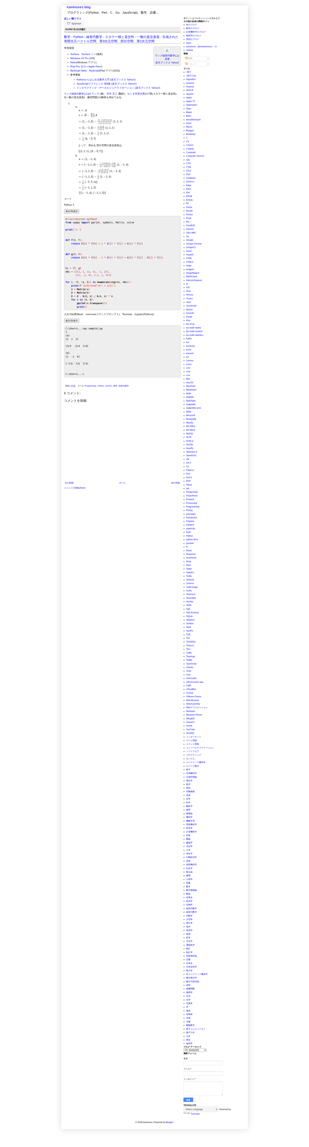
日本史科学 (191, 967)
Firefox (189, 214)
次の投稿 (69, 483)
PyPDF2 (190, 525)
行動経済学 (191, 857)
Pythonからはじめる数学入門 (93, 79)
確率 (188, 809)
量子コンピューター (195, 1029)
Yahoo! (175, 62)
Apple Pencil (95, 66)
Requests (190, 554)
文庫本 (189, 1003)
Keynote (190, 313)
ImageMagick (192, 273)
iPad (188, 291)
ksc (187, 342)
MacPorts (190, 386)
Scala (189, 576)
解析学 (189, 806)
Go (187, 236)
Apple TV (190, 101)
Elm (188, 192)
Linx (188, 368)
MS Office (190, 426)
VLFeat (189, 693)
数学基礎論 (191, 890)
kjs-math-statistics (194, 335)
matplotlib (191, 404)
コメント (192, 64)
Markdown (191, 389)
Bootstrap (190, 134)
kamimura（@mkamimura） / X (201, 46)
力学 (188, 1036)
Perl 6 (189, 477)
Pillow (189, 485)
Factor (189, 207)
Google (189, 240)
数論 (188, 893)
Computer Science (195, 156)
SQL (188, 609)
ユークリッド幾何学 (195, 762)
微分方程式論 (192, 981)
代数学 (189, 916)
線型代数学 (191, 908)
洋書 (188, 1021)
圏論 (188, 839)
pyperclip (190, 528)
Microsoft (190, 415)
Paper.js (190, 470)
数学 (115, 386)
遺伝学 (189, 780)
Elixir (188, 189)
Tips (188, 649)
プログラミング (193, 755)
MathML (190, 397)
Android (190, 86)
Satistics (190, 572)
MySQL (189, 433)
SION (188, 605)
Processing (191, 503)
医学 (188, 784)
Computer (191, 152)
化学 (188, 799)
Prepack (190, 499)
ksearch (190, 353)
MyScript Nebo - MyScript (84, 70)
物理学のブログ (193, 35)
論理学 (189, 1043)
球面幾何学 (191, 824)
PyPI (188, 532)
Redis (189, 550)
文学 (188, 1000)
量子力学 (190, 1032)
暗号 (188, 769)
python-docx (192, 539)
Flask (188, 218)
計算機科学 (191, 832)
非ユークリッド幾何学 (197, 974)
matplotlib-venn (193, 408)
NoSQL (189, 444)
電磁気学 (190, 945)
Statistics (190, 620)
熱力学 (189, 970)
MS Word (190, 430)
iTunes (189, 298)
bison (189, 123)
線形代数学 (124, 386)
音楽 (188, 795)
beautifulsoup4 (193, 119)
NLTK (189, 437)
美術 (188, 985)
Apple (189, 97)
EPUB (189, 196)
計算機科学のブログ (195, 32)
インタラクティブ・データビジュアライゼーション (105, 87)
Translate (195, 1114)
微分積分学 (191, 977)
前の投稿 (175, 483)
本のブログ (191, 24)
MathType (191, 401)
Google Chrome (194, 244)
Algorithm (190, 79)
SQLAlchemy (192, 612)
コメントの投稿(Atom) (74, 488)
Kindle (189, 317)
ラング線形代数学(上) (76, 93)
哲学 (188, 937)
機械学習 (190, 821)
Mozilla (189, 422)
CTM (188, 167)
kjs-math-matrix (193, 328)
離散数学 (190, 1025)
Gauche (190, 229)
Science (190, 583)
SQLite (189, 616)
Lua (188, 375)
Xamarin (190, 722)
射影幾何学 (191, 864)
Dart (188, 174)
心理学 (189, 879)
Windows (190, 711)
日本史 (189, 963)
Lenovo (189, 360)
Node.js (190, 441)
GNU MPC (191, 233)
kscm (188, 349)
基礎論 (189, 813)
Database (191, 178)
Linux (189, 364)
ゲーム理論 (191, 740)
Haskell (189, 254)
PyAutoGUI (191, 517)
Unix (188, 674)
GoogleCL (191, 247)
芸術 (188, 835)
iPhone (189, 295)
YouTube (190, 729)
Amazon (190, 83)
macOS (189, 382)
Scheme (190, 580)
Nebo (73, 62)
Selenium (190, 594)
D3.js (188, 170)
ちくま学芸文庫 (136, 93)
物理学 (189, 992)
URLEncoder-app (194, 682)
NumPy (189, 448)
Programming (91, 386)
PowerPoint (191, 496)
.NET (188, 72)
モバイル (190, 758)
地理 (188, 934)
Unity (188, 671)
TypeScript (191, 664)
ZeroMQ (190, 733)
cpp (188, 160)
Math (188, 393)
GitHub (189, 50)
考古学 (189, 853)
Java (188, 302)
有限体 (189, 1014)
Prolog (189, 510)
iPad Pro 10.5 (78, 66)
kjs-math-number (194, 331)
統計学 (189, 952)
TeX (188, 638)
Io (187, 284)
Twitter (189, 660)
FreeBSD (190, 225)
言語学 (189, 846)
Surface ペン (89, 54)
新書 (188, 883)
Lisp (188, 371)
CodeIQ (190, 149)
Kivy (188, 320)
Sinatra (189, 601)
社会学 (189, 868)
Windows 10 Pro (79, 58)
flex (188, 221)
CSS (188, 163)
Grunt (189, 251)
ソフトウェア (192, 751)
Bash (188, 116)
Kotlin (189, 338)
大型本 (189, 919)
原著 (167, 58)
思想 (188, 861)
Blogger (190, 130)
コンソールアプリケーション (200, 748)
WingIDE (190, 718)
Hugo (189, 265)
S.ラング (94, 93)
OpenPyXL (191, 455)
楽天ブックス (162, 62)
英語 (188, 788)
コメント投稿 (192, 744)
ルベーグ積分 (192, 766)
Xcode (189, 725)
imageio (190, 269)
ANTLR (189, 90)
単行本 (189, 923)
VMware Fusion (193, 696)
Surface (74, 54)
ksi (187, 357)
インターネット (193, 737)
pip (187, 488)
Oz (187, 466)
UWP (188, 685)
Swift (188, 627)
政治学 (189, 901)
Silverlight (191, 598)
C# (187, 141)
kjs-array (190, 324)
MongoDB (191, 419)
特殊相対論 (191, 956)
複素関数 (190, 988)
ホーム (122, 483)
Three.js (190, 645)
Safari (189, 569)
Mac (188, 379)
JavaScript (191, 305)
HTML (189, 258)
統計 (188, 948)
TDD (188, 634)
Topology (190, 656)
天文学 (189, 941)
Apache (190, 94)
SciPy (189, 590)
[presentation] (100, 125)
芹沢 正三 (112, 93)
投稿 (190, 58)
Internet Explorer (194, 280)
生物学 (189, 904)
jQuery (189, 309)
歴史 (188, 1040)
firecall (189, 211)
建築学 (189, 842)
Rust (188, 565)
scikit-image (192, 587)
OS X (188, 463)
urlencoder (191, 678)
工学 (188, 850)
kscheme (190, 346)
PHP (188, 481)
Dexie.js (190, 181)
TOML (189, 653)
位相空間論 (191, 777)
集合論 (189, 872)
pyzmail (190, 543)
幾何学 (189, 817)
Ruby (188, 561)
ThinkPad (190, 641)
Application (191, 105)
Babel (189, 112)
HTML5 (189, 262)
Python (101, 386)
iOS (188, 287)
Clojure (189, 145)
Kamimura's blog (78, 7)
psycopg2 (191, 514)
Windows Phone (194, 715)
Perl (188, 473)
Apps (188, 43)
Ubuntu (189, 667)
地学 (188, 926)
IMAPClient (191, 276)
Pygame (190, 521)
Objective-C (192, 452)
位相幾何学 (191, 773)
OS (187, 459)
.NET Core (191, 76)
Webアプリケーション (197, 707)
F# (187, 203)
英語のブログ (192, 39)
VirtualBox (191, 689)
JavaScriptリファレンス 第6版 (94, 83)
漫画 (188, 1010)
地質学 (189, 930)
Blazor (189, 127)
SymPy (109, 386)
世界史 (189, 897)
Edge (188, 185)
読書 (188, 959)
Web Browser (192, 700)
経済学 (189, 828)
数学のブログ (192, 28)
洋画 (188, 1018)
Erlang (189, 200)
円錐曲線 (190, 791)
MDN (188, 412)
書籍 (188, 875)
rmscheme (191, 557)
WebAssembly (193, 704)
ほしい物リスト (73, 18)
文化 (188, 996)
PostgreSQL (192, 492)
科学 (188, 802)
